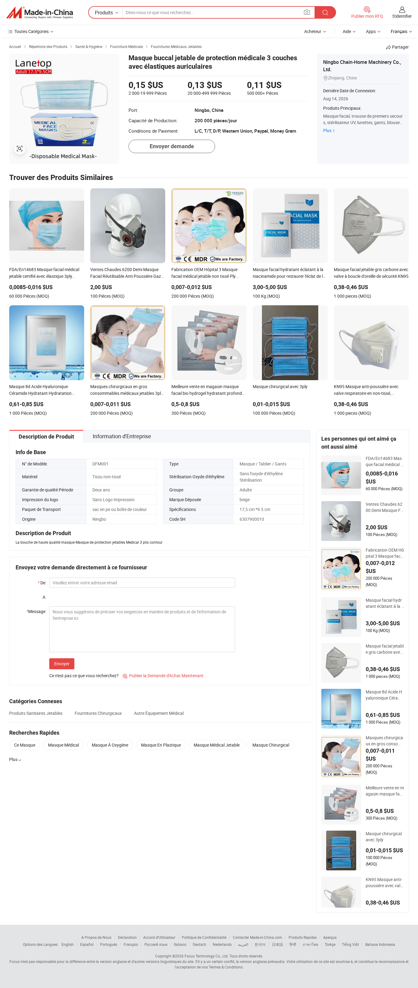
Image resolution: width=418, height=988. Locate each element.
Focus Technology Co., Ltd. (207, 955)
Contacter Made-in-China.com (257, 937)
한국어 (260, 944)
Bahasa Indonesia (380, 944)
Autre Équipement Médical (159, 713)
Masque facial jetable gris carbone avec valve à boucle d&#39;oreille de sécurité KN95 (385, 649)
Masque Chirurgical (270, 745)
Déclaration (127, 937)
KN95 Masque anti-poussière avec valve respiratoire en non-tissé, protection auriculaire (384, 882)
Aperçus (330, 937)
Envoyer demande (172, 146)
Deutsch (199, 944)
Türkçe (330, 944)
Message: (36, 611)
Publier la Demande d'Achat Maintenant (163, 675)
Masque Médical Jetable (217, 745)
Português (108, 944)
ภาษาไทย (310, 944)
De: (42, 583)
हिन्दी (292, 944)
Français (131, 944)
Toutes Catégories (31, 31)
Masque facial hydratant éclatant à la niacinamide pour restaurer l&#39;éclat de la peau (385, 603)
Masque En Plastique (161, 745)
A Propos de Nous (96, 937)
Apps (371, 31)
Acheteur (312, 31)
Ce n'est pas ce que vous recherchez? (84, 675)
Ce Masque (24, 745)
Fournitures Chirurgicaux (98, 713)
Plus (327, 130)
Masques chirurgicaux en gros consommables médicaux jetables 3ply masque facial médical (384, 741)
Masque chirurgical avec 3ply (384, 837)
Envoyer (61, 664)
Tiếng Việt (350, 944)
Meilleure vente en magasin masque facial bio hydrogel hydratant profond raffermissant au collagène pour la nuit (385, 791)
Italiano (180, 944)
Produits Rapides (303, 937)
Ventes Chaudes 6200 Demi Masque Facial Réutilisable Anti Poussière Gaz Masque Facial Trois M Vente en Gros (384, 507)
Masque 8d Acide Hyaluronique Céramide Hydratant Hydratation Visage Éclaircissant (384, 695)
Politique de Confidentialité (204, 937)
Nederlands (222, 944)
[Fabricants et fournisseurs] (39, 12)
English (68, 944)
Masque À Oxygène (110, 745)
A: (44, 597)
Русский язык (155, 944)
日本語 (277, 944)
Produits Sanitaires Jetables (35, 713)
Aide (347, 31)
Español (87, 944)
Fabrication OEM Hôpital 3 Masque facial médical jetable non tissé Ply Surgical (385, 553)
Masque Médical (63, 745)
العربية (243, 944)
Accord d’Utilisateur (159, 937)
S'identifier (402, 16)
